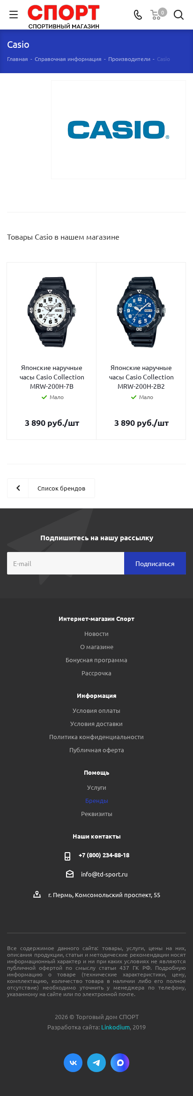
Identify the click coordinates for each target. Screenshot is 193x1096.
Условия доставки (96, 723)
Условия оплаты (96, 710)
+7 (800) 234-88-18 (104, 855)
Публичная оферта (96, 750)
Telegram (96, 1062)
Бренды (96, 800)
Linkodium (115, 1027)
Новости (96, 633)
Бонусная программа (96, 660)
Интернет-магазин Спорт (96, 618)
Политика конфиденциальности (96, 737)
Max (120, 1062)
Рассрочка (96, 673)
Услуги (96, 787)
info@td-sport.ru (104, 874)
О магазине (96, 646)
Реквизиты (96, 813)
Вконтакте (73, 1062)
